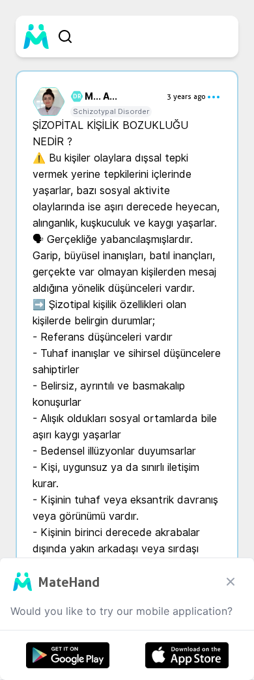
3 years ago (186, 96)
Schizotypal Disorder (111, 111)
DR (75, 96)
